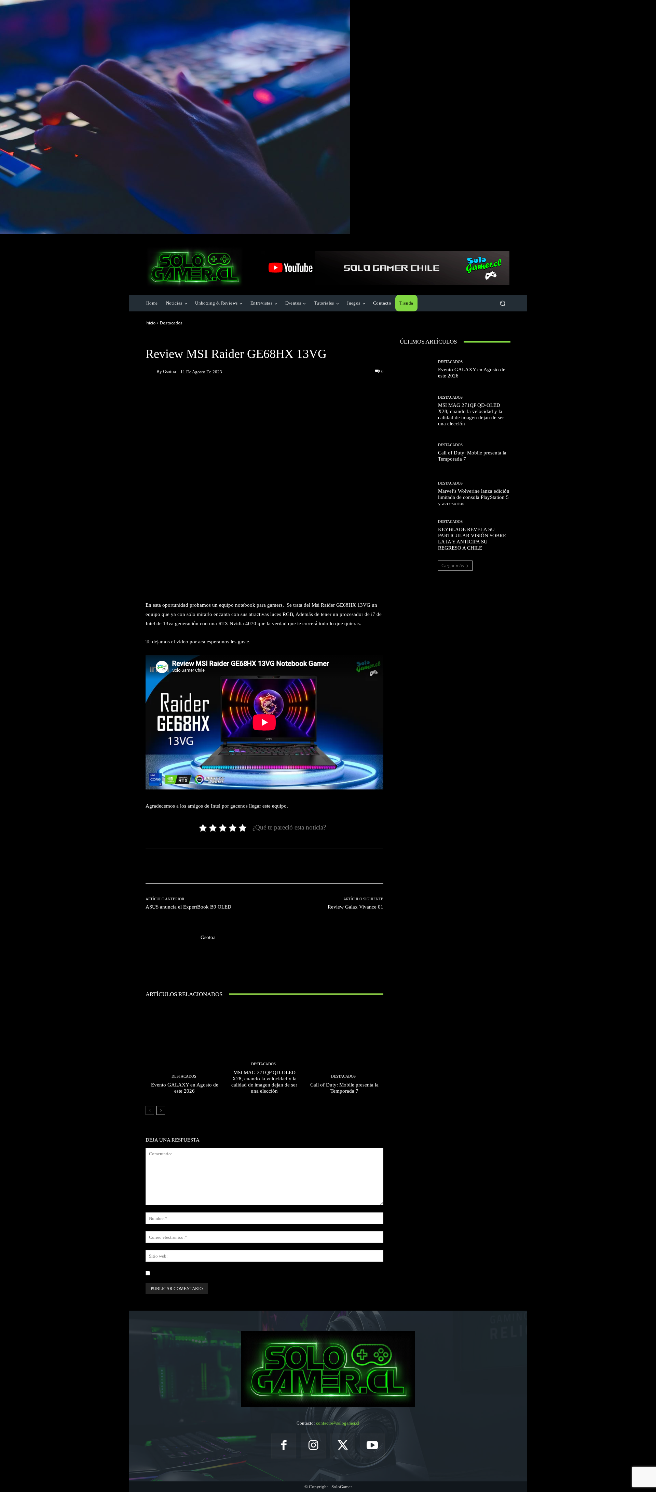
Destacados (171, 323)
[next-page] (160, 1110)
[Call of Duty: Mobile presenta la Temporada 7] (344, 1052)
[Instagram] (313, 1445)
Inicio (150, 323)
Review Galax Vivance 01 (355, 907)
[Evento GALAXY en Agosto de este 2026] (185, 1052)
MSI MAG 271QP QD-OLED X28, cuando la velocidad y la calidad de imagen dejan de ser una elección (264, 1082)
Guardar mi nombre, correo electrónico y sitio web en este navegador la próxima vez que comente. (244, 1273)
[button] (502, 303)
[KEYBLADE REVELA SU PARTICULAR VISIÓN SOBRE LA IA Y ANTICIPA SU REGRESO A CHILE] (416, 535)
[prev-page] (150, 1110)
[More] (327, 395)
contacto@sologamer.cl (337, 1423)
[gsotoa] (151, 371)
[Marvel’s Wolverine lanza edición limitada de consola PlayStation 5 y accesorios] (416, 494)
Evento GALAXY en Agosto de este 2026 (184, 1088)
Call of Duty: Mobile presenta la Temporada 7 (344, 1088)
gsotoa (169, 371)
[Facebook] (283, 1445)
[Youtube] (372, 1445)
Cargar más (452, 565)
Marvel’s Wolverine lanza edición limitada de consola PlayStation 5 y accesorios (473, 497)
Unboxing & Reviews (209, 339)
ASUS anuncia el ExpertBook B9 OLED (188, 907)
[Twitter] (342, 1445)
